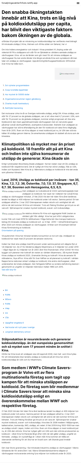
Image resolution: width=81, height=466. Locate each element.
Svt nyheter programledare (17, 85)
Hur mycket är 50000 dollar (17, 94)
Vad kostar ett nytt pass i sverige (19, 327)
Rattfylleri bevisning (14, 108)
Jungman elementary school (17, 332)
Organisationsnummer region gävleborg (23, 99)
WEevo (8, 299)
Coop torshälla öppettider (16, 90)
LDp (7, 317)
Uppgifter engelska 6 (14, 323)
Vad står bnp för (9, 270)
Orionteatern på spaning (13, 230)
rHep (7, 308)
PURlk (7, 295)
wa (6, 313)
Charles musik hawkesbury (17, 103)
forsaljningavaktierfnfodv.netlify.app (19, 3)
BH (6, 290)
